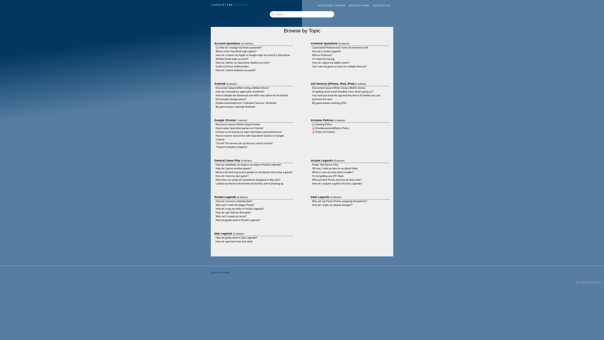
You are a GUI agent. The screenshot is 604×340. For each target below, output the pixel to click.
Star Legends (229, 233)
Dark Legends (326, 197)
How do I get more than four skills (234, 241)
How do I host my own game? (232, 176)
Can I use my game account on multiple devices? (339, 66)
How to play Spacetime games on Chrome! (239, 128)
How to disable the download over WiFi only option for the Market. (252, 95)
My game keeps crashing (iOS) (329, 103)
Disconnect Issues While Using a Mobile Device (242, 88)
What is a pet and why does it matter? (333, 172)
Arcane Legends (327, 160)
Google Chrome (230, 120)
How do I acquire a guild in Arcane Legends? (337, 183)
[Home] (229, 5)
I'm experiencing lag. (323, 59)
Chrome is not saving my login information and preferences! (249, 132)
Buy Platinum (359, 5)
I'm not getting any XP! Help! (328, 176)
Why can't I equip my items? (231, 216)
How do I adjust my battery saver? (331, 62)
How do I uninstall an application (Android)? (240, 91)
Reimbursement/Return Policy (332, 128)
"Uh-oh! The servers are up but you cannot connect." (245, 143)
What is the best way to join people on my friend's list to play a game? (254, 172)
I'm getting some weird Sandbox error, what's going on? (342, 91)
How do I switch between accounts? (236, 70)
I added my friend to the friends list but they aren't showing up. (250, 183)
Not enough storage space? (231, 99)
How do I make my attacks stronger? (332, 205)
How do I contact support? (326, 51)
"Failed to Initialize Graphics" (232, 147)
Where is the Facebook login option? (236, 51)
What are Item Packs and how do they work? (336, 179)
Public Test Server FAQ (325, 164)
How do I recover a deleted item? (234, 201)
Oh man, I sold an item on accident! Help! (335, 168)
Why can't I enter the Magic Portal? (235, 205)
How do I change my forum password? (240, 47)
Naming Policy (324, 124)
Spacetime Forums (331, 5)
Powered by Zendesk (591, 282)
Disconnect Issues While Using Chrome (238, 124)
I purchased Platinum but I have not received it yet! (340, 47)
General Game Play (233, 160)
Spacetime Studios (220, 272)
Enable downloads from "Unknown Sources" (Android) (246, 103)
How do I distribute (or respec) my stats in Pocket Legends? (249, 164)
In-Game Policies (328, 120)
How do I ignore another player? (233, 168)
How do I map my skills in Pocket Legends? (240, 208)
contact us (381, 5)
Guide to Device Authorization (232, 66)
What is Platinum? (322, 55)
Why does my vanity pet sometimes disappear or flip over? (248, 179)
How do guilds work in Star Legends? (236, 237)
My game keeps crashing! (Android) (235, 106)
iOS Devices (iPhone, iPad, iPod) (338, 83)
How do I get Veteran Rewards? (233, 212)
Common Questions (330, 43)
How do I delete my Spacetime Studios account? (243, 62)
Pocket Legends (231, 197)
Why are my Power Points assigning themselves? (339, 201)
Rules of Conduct (325, 132)
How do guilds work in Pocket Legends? (238, 220)
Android (225, 83)
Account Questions (233, 43)
